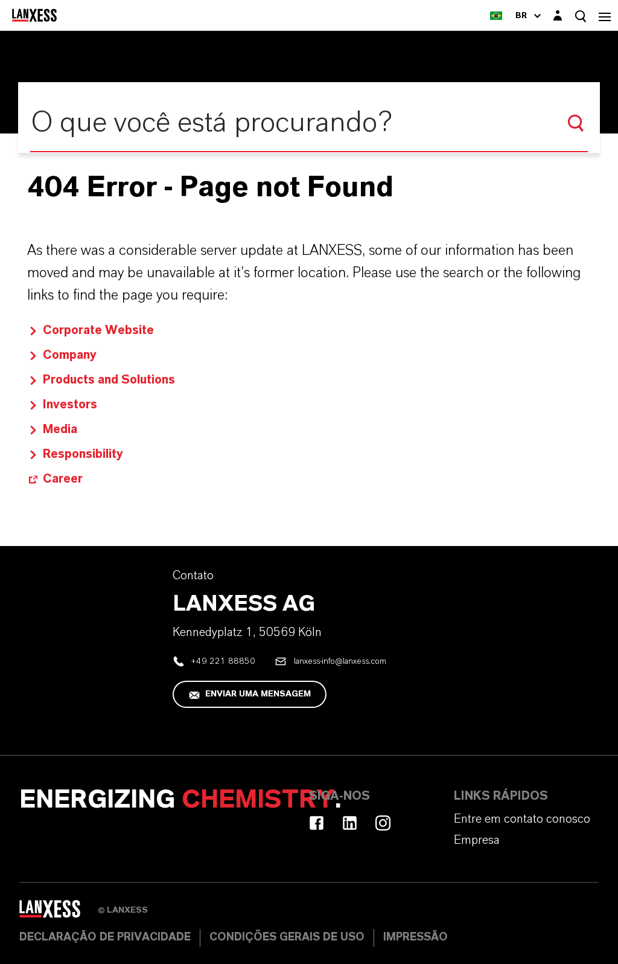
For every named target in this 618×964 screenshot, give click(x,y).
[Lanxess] (58, 913)
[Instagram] (382, 823)
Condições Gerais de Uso (287, 937)
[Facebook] (316, 823)
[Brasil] (496, 15)
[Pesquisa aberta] (580, 16)
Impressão (415, 937)
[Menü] (604, 15)
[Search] (576, 123)
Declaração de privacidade (105, 937)
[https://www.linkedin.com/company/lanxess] (349, 823)
